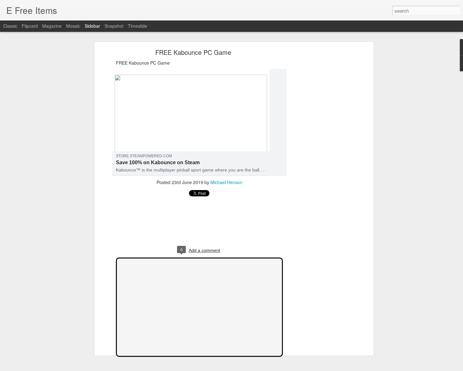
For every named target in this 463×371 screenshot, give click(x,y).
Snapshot (114, 26)
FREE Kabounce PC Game (193, 52)
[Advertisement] (317, 150)
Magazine (52, 26)
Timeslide (137, 26)
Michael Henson (226, 182)
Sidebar (92, 26)
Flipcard (30, 26)
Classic (10, 26)
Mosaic (73, 26)
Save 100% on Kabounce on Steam (158, 162)
